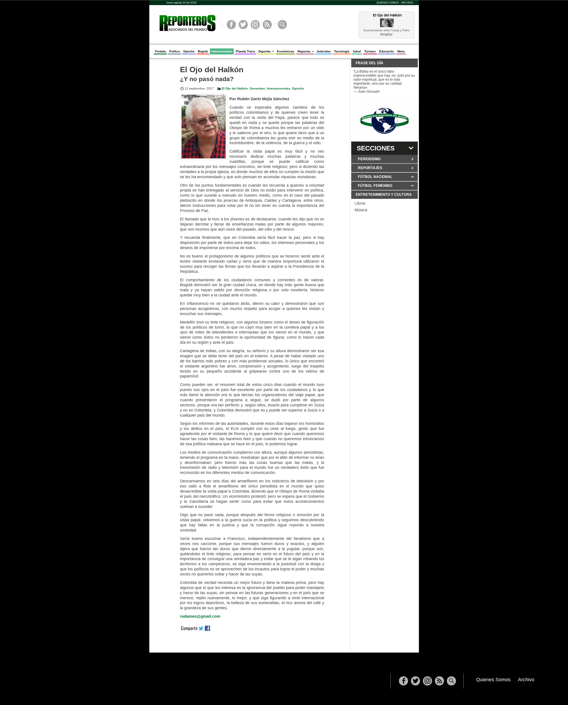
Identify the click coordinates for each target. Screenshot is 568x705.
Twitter (243, 24)
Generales (257, 88)
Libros (360, 203)
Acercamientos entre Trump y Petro (386, 30)
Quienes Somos (388, 2)
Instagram (255, 24)
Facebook (231, 24)
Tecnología (341, 51)
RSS (267, 24)
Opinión (188, 51)
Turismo (370, 51)
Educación (386, 51)
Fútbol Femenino (375, 186)
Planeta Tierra (245, 51)
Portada (160, 51)
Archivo (407, 2)
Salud (357, 51)
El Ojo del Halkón (235, 88)
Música (361, 210)
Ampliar (386, 34)
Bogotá (203, 51)
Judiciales (324, 51)
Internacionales (221, 51)
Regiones (304, 51)
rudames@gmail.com (200, 616)
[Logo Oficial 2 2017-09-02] (384, 120)
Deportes (264, 51)
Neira (400, 51)
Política (174, 51)
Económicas (285, 51)
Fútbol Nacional (375, 177)
